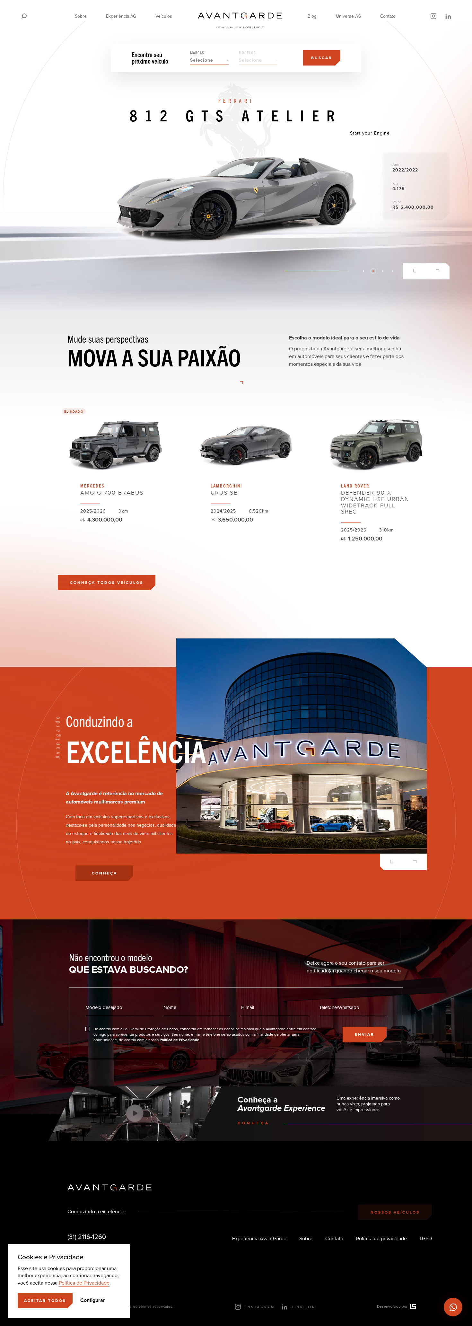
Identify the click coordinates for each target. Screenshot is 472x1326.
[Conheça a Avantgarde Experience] (135, 1113)
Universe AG (348, 16)
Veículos (163, 16)
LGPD (426, 1238)
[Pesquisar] (24, 16)
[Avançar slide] (438, 271)
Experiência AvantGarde (259, 1238)
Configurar (92, 1300)
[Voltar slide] (414, 271)
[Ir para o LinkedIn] (447, 16)
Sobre (81, 16)
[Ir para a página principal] (240, 16)
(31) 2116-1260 (86, 1237)
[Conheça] (236, 187)
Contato (388, 16)
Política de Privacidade (84, 1282)
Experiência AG (121, 16)
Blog (312, 16)
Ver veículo (115, 483)
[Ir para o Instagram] (433, 16)
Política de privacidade (381, 1238)
